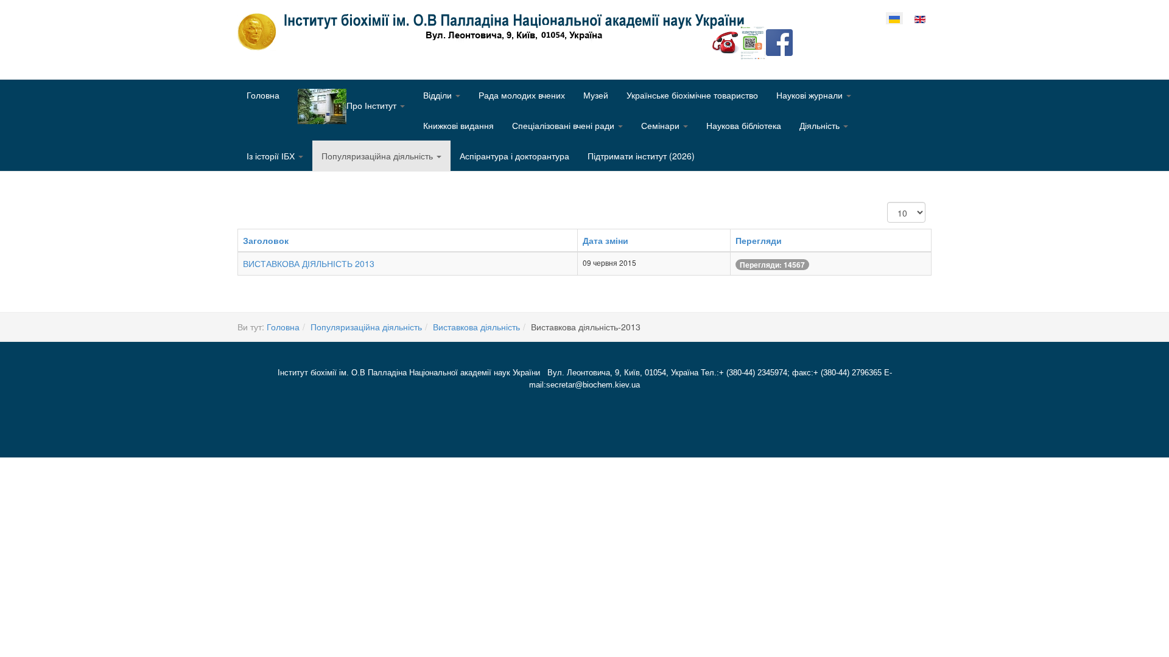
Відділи (438, 95)
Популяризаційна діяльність (378, 156)
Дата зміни (605, 240)
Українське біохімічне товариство (692, 95)
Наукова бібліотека (743, 125)
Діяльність (820, 125)
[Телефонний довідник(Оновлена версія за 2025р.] (725, 41)
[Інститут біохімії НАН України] (495, 31)
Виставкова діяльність (476, 327)
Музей (595, 95)
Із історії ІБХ (272, 156)
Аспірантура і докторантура (514, 156)
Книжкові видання (458, 125)
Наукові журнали (810, 95)
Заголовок (266, 240)
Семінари (661, 125)
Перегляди (758, 240)
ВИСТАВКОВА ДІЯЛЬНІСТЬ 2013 (308, 263)
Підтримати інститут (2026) (641, 156)
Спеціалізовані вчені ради (564, 125)
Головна (263, 95)
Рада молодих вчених (522, 95)
